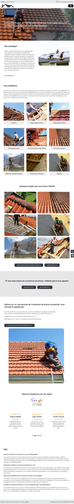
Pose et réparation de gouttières (37, 148)
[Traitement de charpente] (36, 162)
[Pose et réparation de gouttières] (36, 137)
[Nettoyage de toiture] (14, 137)
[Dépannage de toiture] (59, 112)
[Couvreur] (14, 112)
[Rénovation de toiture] (59, 137)
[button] (34, 435)
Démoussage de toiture (36, 123)
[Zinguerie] (59, 162)
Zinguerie (59, 174)
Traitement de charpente (36, 174)
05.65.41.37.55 (10, 2)
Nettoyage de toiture (14, 148)
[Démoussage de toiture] (36, 112)
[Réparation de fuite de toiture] (14, 162)
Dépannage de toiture (59, 123)
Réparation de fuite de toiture (14, 174)
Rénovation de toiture (59, 148)
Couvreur (13, 123)
